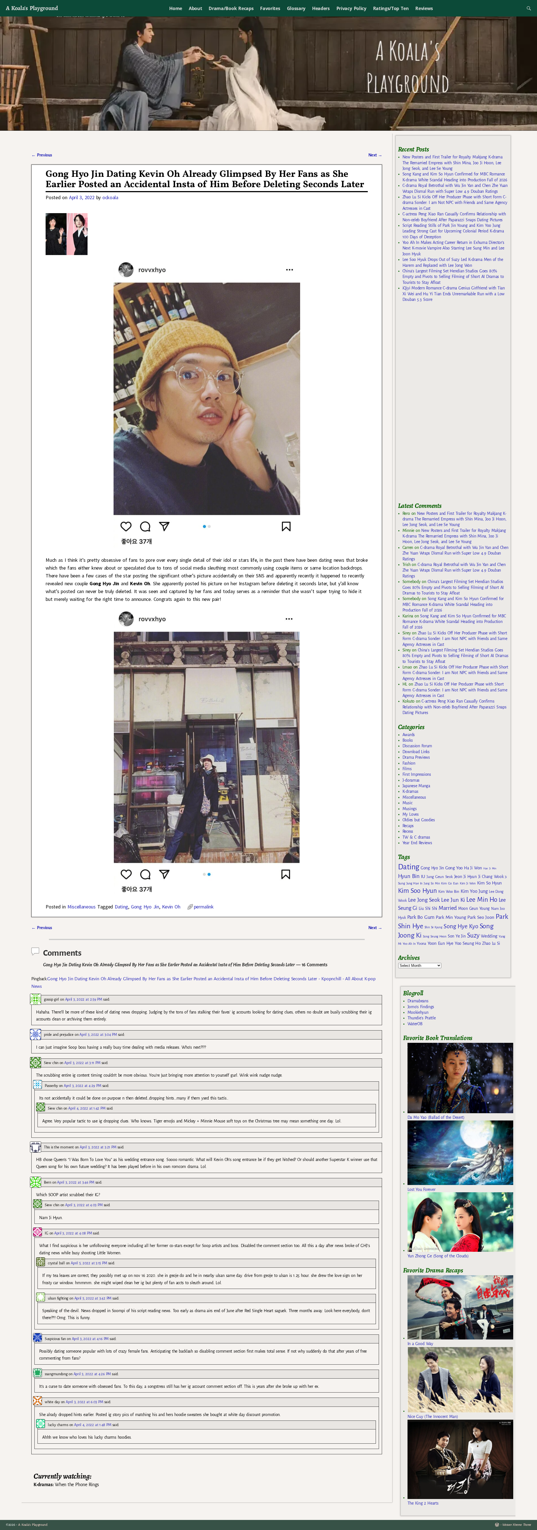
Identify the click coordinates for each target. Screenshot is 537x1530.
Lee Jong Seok (424, 900)
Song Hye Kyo (461, 926)
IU (423, 876)
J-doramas (411, 780)
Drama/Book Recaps (231, 8)
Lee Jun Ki (453, 900)
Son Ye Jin (457, 936)
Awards (408, 734)
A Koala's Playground (32, 8)
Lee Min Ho (481, 899)
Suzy (473, 935)
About (195, 8)
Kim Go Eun (449, 883)
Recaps (408, 826)
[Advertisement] (440, 404)
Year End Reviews (417, 843)
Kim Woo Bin (448, 891)
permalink (204, 906)
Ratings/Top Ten (391, 8)
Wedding (489, 936)
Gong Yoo (454, 867)
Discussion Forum (417, 746)
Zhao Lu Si (491, 943)
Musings (409, 808)
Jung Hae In (414, 883)
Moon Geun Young (474, 908)
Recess (407, 831)
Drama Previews (416, 757)
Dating (121, 906)
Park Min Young (451, 917)
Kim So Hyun (489, 883)
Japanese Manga (416, 786)
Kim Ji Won (468, 883)
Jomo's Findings (421, 1007)
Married (448, 908)
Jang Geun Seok (440, 877)
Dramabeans (418, 1001)
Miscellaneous (81, 906)
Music (407, 803)
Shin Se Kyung (433, 927)
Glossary (296, 8)
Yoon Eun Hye (440, 943)
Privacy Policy (351, 8)
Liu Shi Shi (428, 908)
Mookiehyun (418, 1012)
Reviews (424, 8)
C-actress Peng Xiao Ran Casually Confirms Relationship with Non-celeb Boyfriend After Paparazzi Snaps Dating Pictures (454, 707)
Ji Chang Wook (491, 877)
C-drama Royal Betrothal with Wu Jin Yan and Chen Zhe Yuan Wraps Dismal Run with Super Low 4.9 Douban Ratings (455, 553)
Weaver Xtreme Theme (516, 1525)
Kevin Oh (171, 906)
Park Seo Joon (480, 917)
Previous (41, 155)
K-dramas (410, 791)
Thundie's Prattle (422, 1018)
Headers (321, 8)
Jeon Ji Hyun (465, 876)
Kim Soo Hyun (417, 890)
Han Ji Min (489, 868)
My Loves (410, 814)
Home (175, 8)
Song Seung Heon (434, 936)
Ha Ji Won (473, 868)
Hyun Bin (409, 876)
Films (406, 769)
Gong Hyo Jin (145, 906)
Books (407, 740)
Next (375, 155)
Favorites (270, 8)
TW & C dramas (416, 837)
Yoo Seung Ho (468, 943)
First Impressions (416, 774)
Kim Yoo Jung (474, 891)
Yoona (421, 943)
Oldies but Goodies (418, 820)
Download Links (416, 751)
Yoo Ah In (409, 943)
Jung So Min (432, 883)
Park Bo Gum (420, 917)
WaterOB (415, 1024)
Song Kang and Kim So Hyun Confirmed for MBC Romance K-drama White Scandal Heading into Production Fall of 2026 (453, 604)
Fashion (408, 763)
